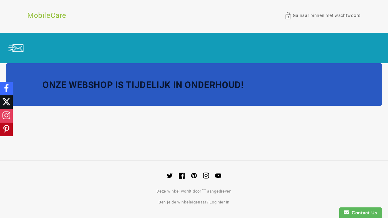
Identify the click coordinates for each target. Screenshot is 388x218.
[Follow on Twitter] (6, 102)
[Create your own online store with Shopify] (204, 191)
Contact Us (363, 212)
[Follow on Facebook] (6, 88)
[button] (323, 15)
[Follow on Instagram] (6, 116)
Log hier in (219, 202)
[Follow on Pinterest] (6, 129)
